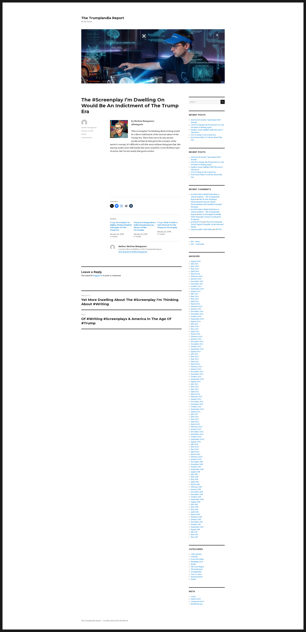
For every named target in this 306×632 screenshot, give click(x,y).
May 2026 (195, 269)
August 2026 (196, 261)
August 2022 (196, 382)
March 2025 (195, 304)
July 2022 (194, 384)
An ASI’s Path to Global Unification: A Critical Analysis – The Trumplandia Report (205, 196)
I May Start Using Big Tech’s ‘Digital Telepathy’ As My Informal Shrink (207, 224)
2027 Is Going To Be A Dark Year (203, 135)
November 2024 (197, 314)
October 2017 (196, 525)
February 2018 (196, 517)
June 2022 (195, 387)
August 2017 (195, 530)
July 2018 (194, 504)
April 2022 (195, 392)
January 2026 (196, 279)
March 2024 (195, 334)
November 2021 (197, 404)
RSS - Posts (195, 242)
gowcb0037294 (197, 222)
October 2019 (196, 467)
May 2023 (195, 359)
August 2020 (196, 442)
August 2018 (195, 502)
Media (83, 134)
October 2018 (196, 497)
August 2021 (195, 412)
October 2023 (196, 347)
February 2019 (196, 487)
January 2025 (196, 309)
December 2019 (197, 462)
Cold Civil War (196, 554)
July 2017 (194, 532)
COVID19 (194, 557)
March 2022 (195, 394)
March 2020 (195, 454)
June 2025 (195, 296)
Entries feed (196, 599)
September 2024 (197, 319)
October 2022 (196, 377)
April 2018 (195, 512)
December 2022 (197, 372)
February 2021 (196, 427)
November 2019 (197, 464)
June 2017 (194, 535)
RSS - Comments (197, 244)
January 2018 (196, 519)
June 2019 (194, 477)
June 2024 (195, 326)
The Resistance (197, 569)
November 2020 (197, 434)
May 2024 (195, 329)
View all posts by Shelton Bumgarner (132, 252)
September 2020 (197, 439)
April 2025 (195, 301)
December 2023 (197, 342)
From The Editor (197, 559)
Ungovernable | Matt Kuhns (202, 229)
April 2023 (195, 362)
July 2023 (194, 354)
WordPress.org (196, 604)
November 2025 (197, 284)
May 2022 (195, 389)
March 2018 (195, 514)
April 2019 (194, 482)
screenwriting (86, 137)
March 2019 (195, 484)
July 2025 (194, 294)
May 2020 (195, 449)
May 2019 (194, 479)
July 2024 (194, 324)
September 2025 (197, 289)
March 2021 (195, 424)
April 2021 (195, 422)
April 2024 (195, 332)
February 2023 (196, 367)
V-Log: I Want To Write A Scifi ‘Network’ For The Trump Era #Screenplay (167, 225)
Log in (193, 596)
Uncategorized (196, 577)
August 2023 (196, 352)
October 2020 (196, 437)
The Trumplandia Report (102, 18)
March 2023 (195, 364)
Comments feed (197, 601)
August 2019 (195, 472)
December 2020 (197, 432)
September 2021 (197, 409)
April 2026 (195, 271)
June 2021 (194, 417)
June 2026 (195, 266)
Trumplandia (196, 572)
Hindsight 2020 (197, 562)
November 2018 (197, 494)
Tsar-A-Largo (196, 574)
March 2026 (195, 274)
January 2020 (196, 459)
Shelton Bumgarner (89, 127)
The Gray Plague (197, 567)
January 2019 (196, 489)
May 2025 (194, 299)
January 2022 (196, 399)
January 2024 (196, 339)
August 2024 (196, 321)
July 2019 (194, 474)
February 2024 (196, 337)
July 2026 (194, 264)
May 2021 (194, 419)
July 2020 (194, 444)
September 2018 (197, 499)
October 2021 (196, 407)
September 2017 (197, 527)
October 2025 (196, 286)
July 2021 (194, 414)
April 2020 (195, 452)
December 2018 (197, 492)
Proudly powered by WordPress (115, 621)
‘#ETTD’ (218, 229)
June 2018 (194, 507)
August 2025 (195, 291)
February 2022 (196, 397)
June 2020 (195, 447)
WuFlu (193, 579)
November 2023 (197, 344)
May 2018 (194, 509)
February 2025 (196, 306)
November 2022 (197, 374)
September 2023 (197, 349)
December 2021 (197, 402)
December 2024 (197, 311)
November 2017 (197, 522)
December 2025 (197, 281)
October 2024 (196, 316)
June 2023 (195, 357)
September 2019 (197, 469)
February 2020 (196, 457)
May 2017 (194, 537)
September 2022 (197, 379)
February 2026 (196, 276)
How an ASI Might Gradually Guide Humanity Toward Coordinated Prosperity (206, 216)
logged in (97, 275)
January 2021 (196, 429)
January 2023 (196, 369)
